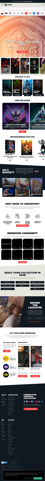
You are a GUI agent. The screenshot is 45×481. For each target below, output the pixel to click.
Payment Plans (10, 408)
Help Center (10, 412)
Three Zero (10, 450)
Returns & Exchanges (11, 397)
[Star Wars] (6, 13)
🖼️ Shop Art (22, 285)
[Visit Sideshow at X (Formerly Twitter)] (27, 401)
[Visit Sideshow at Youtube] (29, 401)
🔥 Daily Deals (7, 282)
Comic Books (3, 439)
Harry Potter (10, 439)
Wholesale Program (3, 401)
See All (22, 131)
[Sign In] (42, 5)
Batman (9, 426)
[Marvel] (30, 13)
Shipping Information (11, 399)
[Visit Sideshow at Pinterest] (37, 401)
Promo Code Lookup (11, 403)
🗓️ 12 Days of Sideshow (37, 282)
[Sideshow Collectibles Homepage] (8, 5)
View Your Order (10, 401)
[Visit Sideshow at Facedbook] (24, 401)
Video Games (3, 435)
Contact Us (10, 414)
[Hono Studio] (26, 13)
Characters (3, 424)
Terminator (10, 445)
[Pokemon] (42, 13)
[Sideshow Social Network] (32, 401)
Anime (2, 433)
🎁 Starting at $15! (37, 285)
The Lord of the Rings (11, 437)
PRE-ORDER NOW (22, 51)
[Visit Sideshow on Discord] (42, 401)
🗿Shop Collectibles (7, 288)
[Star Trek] (22, 13)
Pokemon (9, 447)
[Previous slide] (11, 1)
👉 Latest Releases (22, 282)
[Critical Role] (10, 13)
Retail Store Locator (11, 410)
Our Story (2, 397)
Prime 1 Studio (10, 452)
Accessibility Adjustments (14, 464)
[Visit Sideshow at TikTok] (39, 401)
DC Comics (10, 422)
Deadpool (9, 430)
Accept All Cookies (38, 478)
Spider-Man (10, 424)
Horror (2, 437)
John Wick (9, 443)
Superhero (9, 435)
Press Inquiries (3, 403)
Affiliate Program (4, 399)
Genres (2, 426)
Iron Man (9, 428)
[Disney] (14, 13)
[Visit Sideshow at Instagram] (34, 401)
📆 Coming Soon (37, 288)
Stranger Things (10, 441)
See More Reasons (22, 225)
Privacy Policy (11, 460)
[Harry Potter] (18, 13)
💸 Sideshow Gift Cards (7, 285)
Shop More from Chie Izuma (35, 321)
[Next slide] (33, 1)
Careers (2, 405)
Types (2, 430)
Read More (22, 376)
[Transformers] (38, 13)
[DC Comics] (34, 13)
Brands (2, 422)
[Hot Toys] (2, 13)
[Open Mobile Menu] (2, 4)
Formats (2, 428)
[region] (22, 13)
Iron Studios (10, 454)
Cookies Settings (16, 460)
